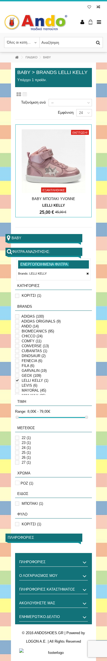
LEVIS (29, 385)
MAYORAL (34, 390)
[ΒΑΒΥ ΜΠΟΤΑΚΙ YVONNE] (53, 161)
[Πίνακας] (24, 94)
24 (26, 448)
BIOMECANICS (38, 331)
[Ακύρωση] (87, 273)
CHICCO (32, 336)
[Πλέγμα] (18, 94)
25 (26, 453)
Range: (20, 411)
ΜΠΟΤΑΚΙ (32, 504)
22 (26, 438)
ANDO (30, 326)
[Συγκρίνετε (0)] (98, 7)
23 (26, 443)
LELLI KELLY (35, 380)
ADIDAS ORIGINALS (41, 321)
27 (26, 462)
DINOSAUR (34, 356)
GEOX (31, 376)
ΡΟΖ (27, 483)
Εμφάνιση (66, 112)
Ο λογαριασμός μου (38, 576)
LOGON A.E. (36, 641)
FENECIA (32, 361)
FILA (28, 366)
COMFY (31, 341)
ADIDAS (32, 316)
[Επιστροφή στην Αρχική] (16, 57)
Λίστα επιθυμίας (89, 7)
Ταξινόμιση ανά (33, 102)
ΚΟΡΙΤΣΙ (31, 296)
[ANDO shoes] (35, 22)
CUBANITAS (34, 351)
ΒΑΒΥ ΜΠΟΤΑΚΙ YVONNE (53, 199)
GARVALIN (34, 371)
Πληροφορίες (21, 537)
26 (26, 457)
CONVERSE (35, 346)
